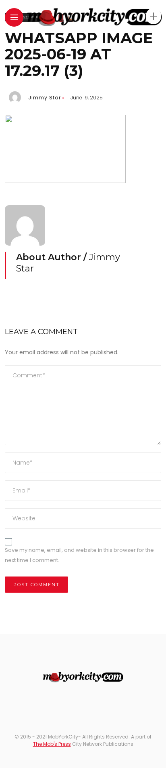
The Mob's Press (52, 744)
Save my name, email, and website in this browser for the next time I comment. (79, 555)
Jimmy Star (44, 97)
